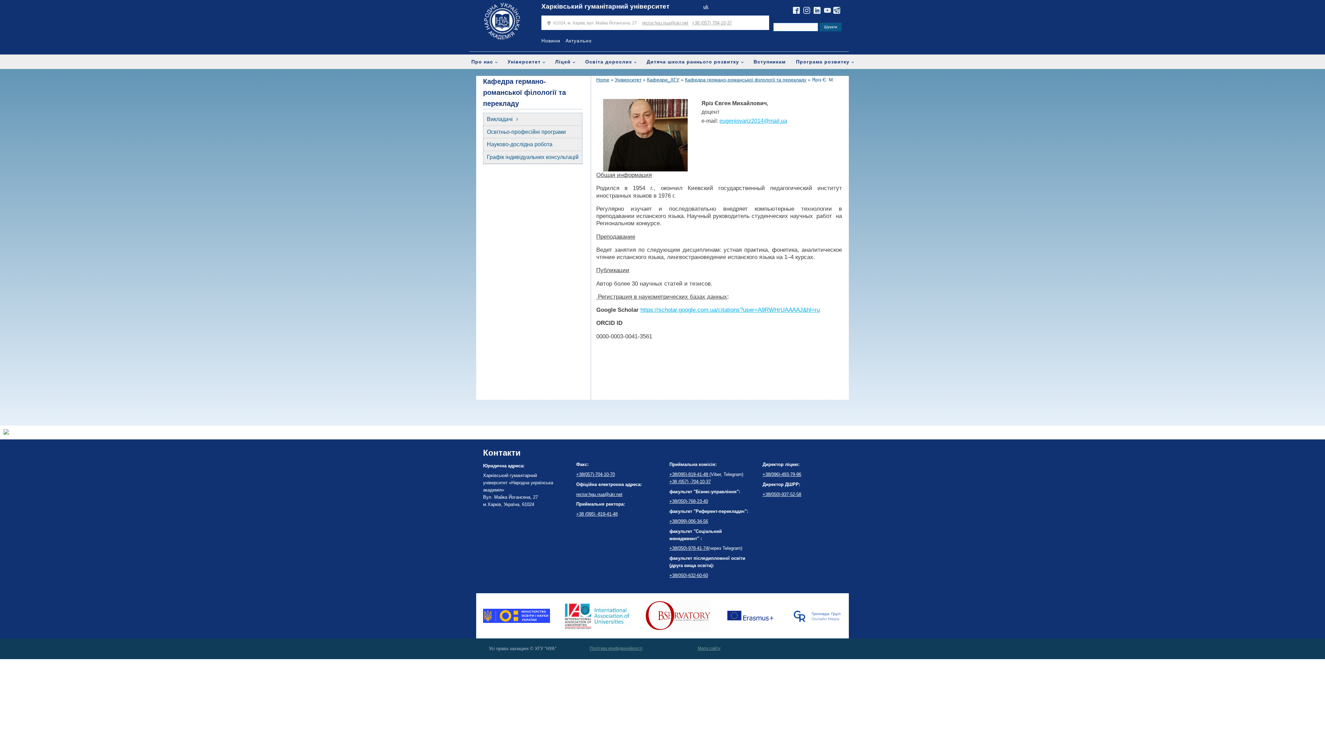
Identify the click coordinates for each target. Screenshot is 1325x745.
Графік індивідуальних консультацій (533, 157)
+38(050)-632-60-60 (688, 575)
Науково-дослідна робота (519, 144)
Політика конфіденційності (616, 648)
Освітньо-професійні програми (526, 132)
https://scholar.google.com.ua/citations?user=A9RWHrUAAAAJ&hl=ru (730, 310)
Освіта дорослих (608, 61)
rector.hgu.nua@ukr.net (665, 23)
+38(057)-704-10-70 (595, 474)
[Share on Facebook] (6, 433)
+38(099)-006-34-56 (688, 521)
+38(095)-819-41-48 (689, 474)
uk (705, 6)
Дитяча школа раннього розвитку (693, 61)
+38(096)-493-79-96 (782, 474)
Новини (550, 40)
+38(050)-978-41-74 (688, 548)
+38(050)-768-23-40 (688, 501)
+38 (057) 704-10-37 (712, 23)
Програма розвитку (823, 61)
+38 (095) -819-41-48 (597, 514)
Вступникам (770, 61)
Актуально (579, 40)
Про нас (482, 61)
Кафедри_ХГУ (663, 79)
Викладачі (500, 119)
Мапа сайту (709, 648)
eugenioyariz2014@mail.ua (753, 121)
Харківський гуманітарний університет (605, 6)
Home (602, 79)
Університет (524, 61)
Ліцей (563, 61)
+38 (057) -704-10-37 (690, 481)
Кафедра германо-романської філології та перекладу (745, 79)
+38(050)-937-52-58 (782, 494)
